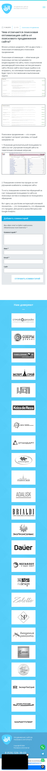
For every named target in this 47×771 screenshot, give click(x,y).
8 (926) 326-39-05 (15, 753)
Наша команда (8, 23)
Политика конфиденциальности (29, 763)
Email (6, 258)
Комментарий (10, 232)
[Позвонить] (42, 747)
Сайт (6, 267)
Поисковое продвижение (30, 27)
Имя (6, 249)
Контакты (6, 18)
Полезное (6, 21)
